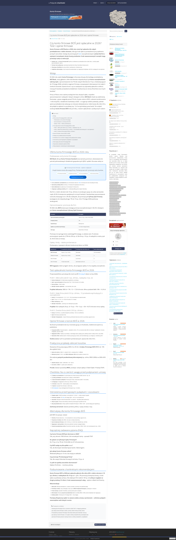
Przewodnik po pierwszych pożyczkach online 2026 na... (115, 270)
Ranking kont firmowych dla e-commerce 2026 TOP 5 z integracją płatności (69, 508)
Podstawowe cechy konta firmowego (62, 119)
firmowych (82, 274)
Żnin (116, 96)
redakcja (51, 534)
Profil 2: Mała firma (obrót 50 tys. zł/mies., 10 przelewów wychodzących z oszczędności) (74, 129)
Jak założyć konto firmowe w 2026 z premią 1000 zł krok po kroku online (68, 510)
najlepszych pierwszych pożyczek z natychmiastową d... (117, 297)
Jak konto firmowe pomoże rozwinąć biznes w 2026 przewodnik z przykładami (69, 516)
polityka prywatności (53, 535)
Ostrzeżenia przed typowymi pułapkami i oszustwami (65, 139)
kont (80, 54)
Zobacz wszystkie (118, 313)
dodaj (124, 253)
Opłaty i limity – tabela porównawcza (62, 123)
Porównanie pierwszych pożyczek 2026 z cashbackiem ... (117, 303)
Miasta (102, 3)
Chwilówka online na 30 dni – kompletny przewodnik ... (116, 116)
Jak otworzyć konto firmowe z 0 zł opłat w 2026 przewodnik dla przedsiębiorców (70, 514)
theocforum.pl (120, 532)
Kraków (111, 58)
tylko (63, 397)
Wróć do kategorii (56, 524)
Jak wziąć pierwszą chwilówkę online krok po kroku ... (117, 105)
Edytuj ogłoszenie (122, 3)
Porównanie (55, 388)
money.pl (77, 534)
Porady (95, 3)
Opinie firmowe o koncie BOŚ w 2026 (61, 133)
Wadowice (111, 52)
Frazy (112, 39)
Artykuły (60, 31)
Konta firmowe (66, 31)
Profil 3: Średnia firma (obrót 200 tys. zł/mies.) (64, 131)
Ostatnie (120, 36)
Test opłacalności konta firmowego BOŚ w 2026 (64, 125)
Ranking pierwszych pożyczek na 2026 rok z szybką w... (117, 280)
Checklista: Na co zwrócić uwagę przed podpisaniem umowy (67, 137)
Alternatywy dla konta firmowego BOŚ (61, 141)
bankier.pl (71, 534)
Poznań (116, 91)
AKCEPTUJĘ (172, 538)
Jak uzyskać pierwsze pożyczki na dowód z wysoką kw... (117, 300)
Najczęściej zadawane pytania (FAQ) (61, 144)
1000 (79, 182)
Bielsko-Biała (117, 66)
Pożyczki (57, 3)
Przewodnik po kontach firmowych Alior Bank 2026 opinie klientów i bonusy (69, 512)
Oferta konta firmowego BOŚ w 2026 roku (62, 118)
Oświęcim (117, 62)
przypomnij (122, 254)
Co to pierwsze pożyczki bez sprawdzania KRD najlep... (116, 310)
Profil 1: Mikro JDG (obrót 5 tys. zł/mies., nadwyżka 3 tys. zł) (67, 127)
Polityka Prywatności (95, 538)
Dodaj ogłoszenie (111, 3)
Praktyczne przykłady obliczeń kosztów (62, 135)
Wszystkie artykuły (100, 524)
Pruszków (117, 87)
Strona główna (53, 31)
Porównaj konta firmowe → (78, 177)
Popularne (113, 36)
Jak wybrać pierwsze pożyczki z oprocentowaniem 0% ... (116, 284)
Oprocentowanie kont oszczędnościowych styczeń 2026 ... (116, 110)
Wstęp (54, 116)
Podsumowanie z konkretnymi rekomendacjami (64, 146)
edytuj (60, 535)
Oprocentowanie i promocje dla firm (62, 121)
